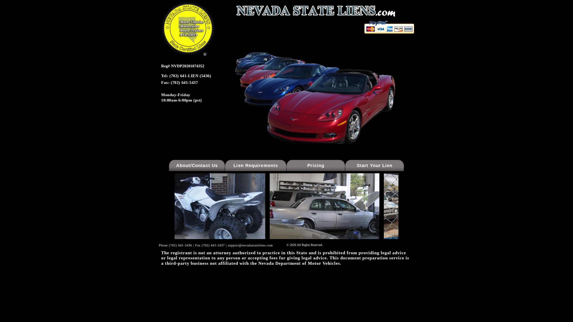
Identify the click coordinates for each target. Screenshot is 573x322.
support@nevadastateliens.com (250, 245)
